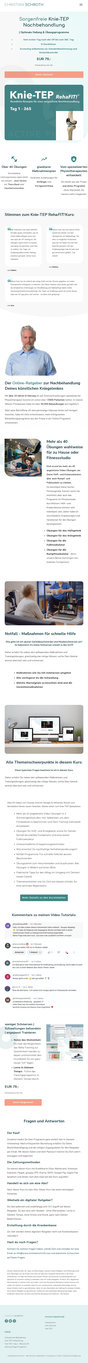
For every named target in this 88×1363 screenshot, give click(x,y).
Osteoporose (50, 1322)
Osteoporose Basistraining (15, 1338)
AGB (59, 1356)
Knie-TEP (48, 1329)
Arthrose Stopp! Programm (15, 1347)
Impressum (51, 1356)
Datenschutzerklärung (72, 1356)
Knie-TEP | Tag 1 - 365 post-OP (17, 1344)
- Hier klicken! (64, 1294)
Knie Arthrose (50, 1326)
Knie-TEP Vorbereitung (14, 1341)
